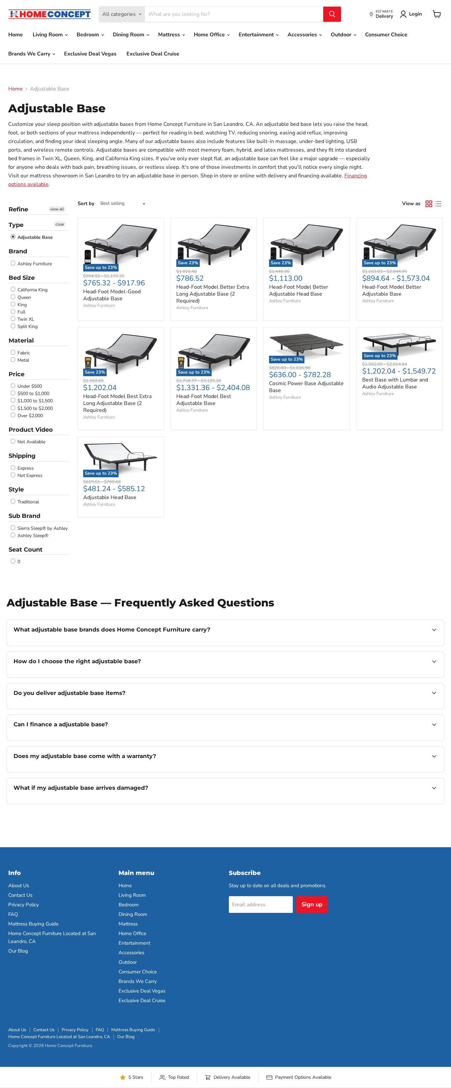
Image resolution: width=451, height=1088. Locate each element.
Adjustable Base (34, 237)
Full (20, 312)
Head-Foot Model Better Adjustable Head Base (298, 290)
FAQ (13, 914)
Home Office (210, 34)
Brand (18, 251)
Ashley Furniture (34, 264)
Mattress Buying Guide (33, 924)
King (21, 305)
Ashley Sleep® (32, 535)
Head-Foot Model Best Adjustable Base (203, 400)
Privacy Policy (23, 904)
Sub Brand (24, 516)
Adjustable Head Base (109, 497)
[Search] (332, 14)
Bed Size (22, 277)
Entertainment (257, 34)
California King (32, 290)
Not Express (29, 475)
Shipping (22, 455)
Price (16, 374)
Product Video (31, 429)
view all (57, 209)
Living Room (48, 34)
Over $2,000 (29, 416)
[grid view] (429, 203)
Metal (22, 360)
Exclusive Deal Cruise (152, 53)
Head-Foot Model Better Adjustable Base (391, 290)
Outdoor (342, 34)
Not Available (30, 442)
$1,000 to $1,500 (34, 401)
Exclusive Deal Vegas (90, 53)
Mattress (169, 34)
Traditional (27, 502)
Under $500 (29, 386)
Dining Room (129, 34)
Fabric (23, 353)
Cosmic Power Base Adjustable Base (306, 387)
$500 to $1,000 (32, 393)
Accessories (303, 34)
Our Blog (18, 951)
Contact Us (20, 895)
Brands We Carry (30, 53)
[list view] (438, 203)
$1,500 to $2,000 (34, 408)
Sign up (312, 904)
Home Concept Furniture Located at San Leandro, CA (59, 1037)
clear (59, 224)
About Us (18, 885)
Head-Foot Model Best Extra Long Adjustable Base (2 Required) (117, 403)
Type (16, 225)
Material (21, 340)
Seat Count (26, 549)
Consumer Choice (386, 34)
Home (15, 34)
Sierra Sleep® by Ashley (42, 528)
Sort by (86, 203)
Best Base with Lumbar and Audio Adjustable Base (395, 383)
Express (25, 468)
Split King (27, 326)
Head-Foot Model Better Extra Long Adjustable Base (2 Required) (212, 294)
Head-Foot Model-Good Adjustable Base (112, 295)
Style (16, 489)
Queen (23, 297)
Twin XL (25, 319)
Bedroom (88, 34)
